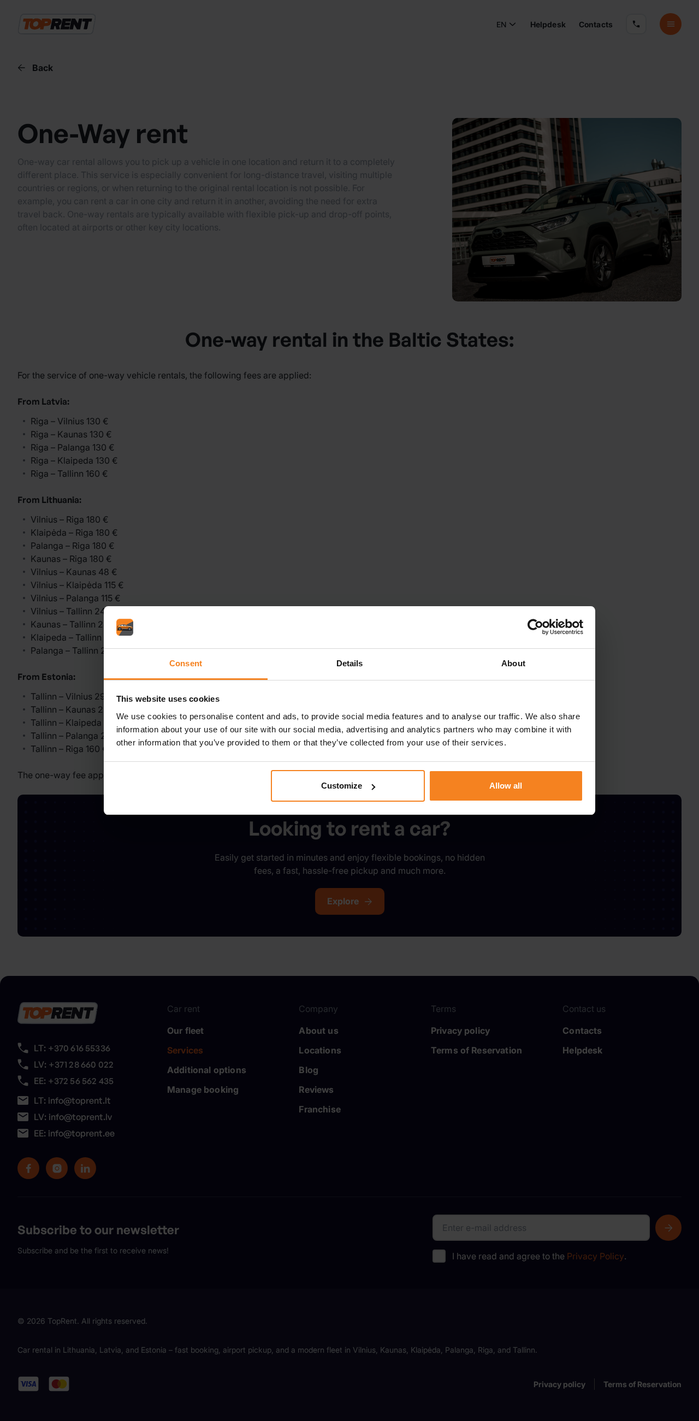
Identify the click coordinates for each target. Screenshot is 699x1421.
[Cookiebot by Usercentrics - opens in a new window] (535, 627)
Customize (341, 785)
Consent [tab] (185, 663)
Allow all (505, 785)
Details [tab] (349, 663)
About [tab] (513, 663)
